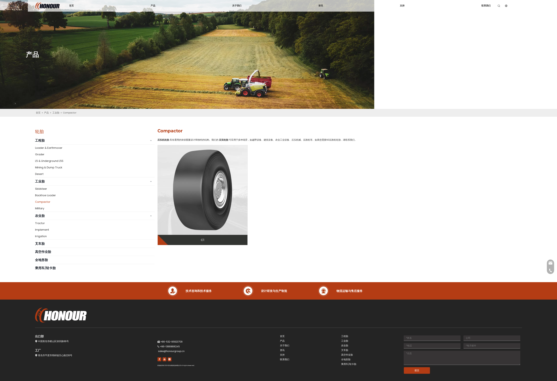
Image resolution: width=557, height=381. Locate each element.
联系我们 (486, 5)
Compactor (42, 202)
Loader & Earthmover (48, 148)
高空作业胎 (43, 252)
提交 (417, 370)
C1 (202, 239)
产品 (153, 5)
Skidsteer (41, 189)
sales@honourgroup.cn (171, 351)
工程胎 (40, 140)
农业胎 (40, 216)
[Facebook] (159, 359)
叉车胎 (40, 243)
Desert (39, 174)
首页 (71, 5)
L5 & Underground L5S (49, 161)
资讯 (320, 5)
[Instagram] (169, 359)
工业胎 (40, 181)
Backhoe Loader (45, 195)
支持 (402, 5)
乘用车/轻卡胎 (45, 268)
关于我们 (237, 5)
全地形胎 (41, 260)
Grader (39, 154)
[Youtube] (164, 359)
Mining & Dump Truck (48, 167)
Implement (42, 230)
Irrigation (41, 236)
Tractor (40, 223)
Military (39, 208)
